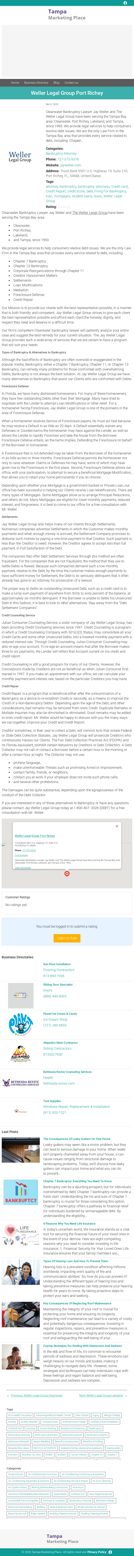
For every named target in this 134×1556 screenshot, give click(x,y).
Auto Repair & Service (100, 1494)
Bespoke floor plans (18, 1448)
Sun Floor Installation (57, 964)
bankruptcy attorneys (94, 187)
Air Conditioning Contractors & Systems (83, 1474)
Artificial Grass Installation (104, 1421)
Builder (49, 1454)
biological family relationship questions (81, 1448)
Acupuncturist (15, 1474)
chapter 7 (112, 1454)
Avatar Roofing (48, 1428)
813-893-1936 (53, 976)
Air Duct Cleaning (102, 1481)
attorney (52, 187)
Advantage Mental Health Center (53, 1415)
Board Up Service (17, 1513)
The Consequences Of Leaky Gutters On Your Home (76, 1139)
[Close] (117, 826)
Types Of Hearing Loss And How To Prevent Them (75, 1261)
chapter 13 (97, 1454)
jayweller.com (70, 165)
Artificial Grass (50, 1421)
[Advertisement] (67, 52)
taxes (98, 196)
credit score (76, 191)
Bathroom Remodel (18, 1441)
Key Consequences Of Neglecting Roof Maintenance (77, 1303)
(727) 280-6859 (54, 1025)
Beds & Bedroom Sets (61, 1507)
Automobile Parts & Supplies (23, 1500)
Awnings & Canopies (54, 1500)
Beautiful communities (67, 1441)
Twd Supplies (52, 1101)
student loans (82, 196)
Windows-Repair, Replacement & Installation (76, 1107)
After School (81, 1415)
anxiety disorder (29, 1421)
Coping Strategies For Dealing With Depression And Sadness (82, 1346)
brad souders (114, 1448)
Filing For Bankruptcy (110, 191)
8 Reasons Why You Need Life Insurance (69, 1223)
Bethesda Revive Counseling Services (67, 1072)
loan (49, 196)
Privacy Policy (97, 1552)
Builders (61, 1454)
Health (48, 1078)
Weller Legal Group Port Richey (35, 836)
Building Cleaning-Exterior (94, 1513)
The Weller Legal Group (90, 213)
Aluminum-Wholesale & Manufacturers (28, 1494)
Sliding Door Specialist (58, 984)
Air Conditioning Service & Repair (71, 1481)
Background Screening (73, 1428)
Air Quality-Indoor (17, 1487)
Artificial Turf (15, 1428)
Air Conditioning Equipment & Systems (28, 1481)
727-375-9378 (68, 159)
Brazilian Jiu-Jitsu (31, 1454)
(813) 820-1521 (54, 1113)
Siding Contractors (57, 1049)
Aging (96, 1415)
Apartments (60, 1494)
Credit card (119, 187)
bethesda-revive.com (59, 1083)
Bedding (41, 1507)
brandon (12, 1454)
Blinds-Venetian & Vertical (91, 1507)
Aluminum (78, 1487)
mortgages (62, 196)
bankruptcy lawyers (97, 1434)
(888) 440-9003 (54, 996)
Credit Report (56, 191)
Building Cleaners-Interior (63, 1513)
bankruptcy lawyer (72, 1434)
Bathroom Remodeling (20, 1507)
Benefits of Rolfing (93, 1441)
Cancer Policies (78, 1454)
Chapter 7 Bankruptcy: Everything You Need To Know (77, 1181)
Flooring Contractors (58, 970)
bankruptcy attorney (19, 1434)
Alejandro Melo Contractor (60, 1042)
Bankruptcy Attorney (61, 154)
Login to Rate (67, 938)
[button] (67, 874)
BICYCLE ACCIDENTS (45, 1448)
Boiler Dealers (38, 1513)
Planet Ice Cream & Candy (60, 1013)
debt (89, 191)
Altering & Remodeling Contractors (49, 1487)
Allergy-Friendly (112, 1415)
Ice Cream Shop (55, 1020)
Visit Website (21, 855)
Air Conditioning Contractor (42, 1474)
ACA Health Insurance (20, 1415)
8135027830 (52, 1054)
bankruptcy (68, 187)
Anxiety (12, 1421)
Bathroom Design (105, 1500)
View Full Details (23, 867)
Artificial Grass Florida (74, 1421)
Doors (47, 990)
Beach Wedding (42, 1441)
